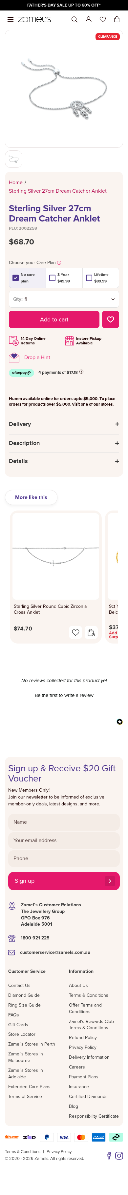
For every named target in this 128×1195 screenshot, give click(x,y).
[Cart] (117, 19)
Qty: (18, 299)
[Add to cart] (91, 632)
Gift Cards (18, 1025)
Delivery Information (89, 1057)
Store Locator (21, 1034)
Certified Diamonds (88, 1096)
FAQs (13, 1015)
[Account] (88, 19)
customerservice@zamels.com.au (55, 952)
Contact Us (19, 985)
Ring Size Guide (24, 1005)
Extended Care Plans (29, 1086)
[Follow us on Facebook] (109, 1156)
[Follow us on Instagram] (119, 1156)
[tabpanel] (64, 579)
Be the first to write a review (64, 695)
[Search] (74, 19)
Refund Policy (83, 1037)
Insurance (79, 1086)
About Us (78, 985)
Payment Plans (83, 1077)
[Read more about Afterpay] (81, 371)
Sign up (24, 880)
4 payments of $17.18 (58, 372)
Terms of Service (25, 1096)
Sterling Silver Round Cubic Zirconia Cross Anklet (50, 609)
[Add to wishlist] (110, 319)
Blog (73, 1106)
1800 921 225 (35, 938)
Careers (77, 1067)
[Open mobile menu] (10, 19)
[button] (64, 694)
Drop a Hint (37, 357)
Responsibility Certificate (94, 1116)
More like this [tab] (31, 497)
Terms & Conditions (88, 995)
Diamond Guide (24, 995)
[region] (64, 5)
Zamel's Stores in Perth (31, 1044)
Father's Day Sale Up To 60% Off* (64, 5)
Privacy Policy (82, 1047)
